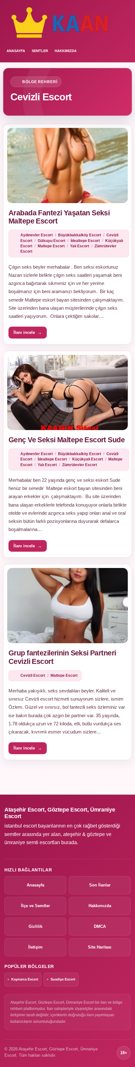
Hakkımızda (66, 51)
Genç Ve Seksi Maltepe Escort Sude (66, 440)
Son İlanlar (100, 885)
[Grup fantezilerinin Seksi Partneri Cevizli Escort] (67, 605)
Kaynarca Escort (24, 979)
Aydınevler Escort (36, 235)
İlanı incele (28, 332)
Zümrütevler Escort (79, 465)
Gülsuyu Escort (51, 241)
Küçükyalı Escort (87, 459)
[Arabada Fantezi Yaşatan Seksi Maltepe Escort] (67, 165)
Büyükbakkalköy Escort (79, 235)
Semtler (40, 51)
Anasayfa (35, 885)
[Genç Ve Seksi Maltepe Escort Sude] (67, 392)
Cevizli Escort (32, 675)
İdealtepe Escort (85, 241)
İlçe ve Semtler (35, 905)
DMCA (100, 926)
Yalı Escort (79, 246)
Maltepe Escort (51, 246)
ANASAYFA (16, 51)
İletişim (35, 947)
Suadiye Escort (63, 979)
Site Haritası (99, 947)
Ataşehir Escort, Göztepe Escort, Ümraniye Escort (59, 813)
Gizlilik (35, 926)
